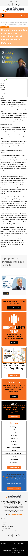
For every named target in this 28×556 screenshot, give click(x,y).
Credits (14, 548)
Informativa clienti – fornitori (10, 551)
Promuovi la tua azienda (7, 527)
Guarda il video (14, 417)
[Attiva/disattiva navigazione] (24, 15)
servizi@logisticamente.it (15, 514)
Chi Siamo (4, 522)
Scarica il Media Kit (14, 308)
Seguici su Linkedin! (14, 488)
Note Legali (21, 551)
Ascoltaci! (14, 343)
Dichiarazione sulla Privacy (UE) (9, 531)
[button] (21, 15)
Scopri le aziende (14, 468)
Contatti (4, 524)
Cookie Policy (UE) (6, 529)
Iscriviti (14, 396)
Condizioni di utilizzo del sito (14, 553)
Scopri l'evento (14, 375)
